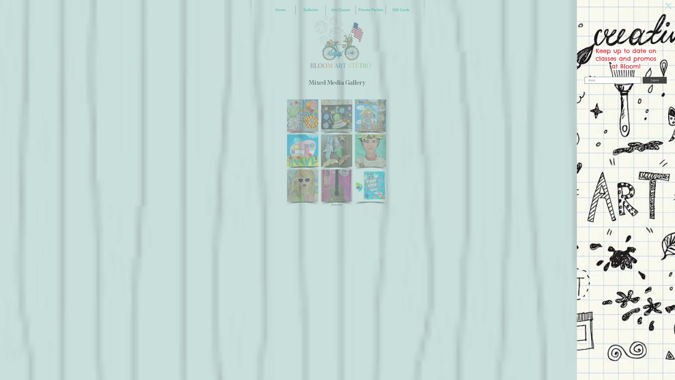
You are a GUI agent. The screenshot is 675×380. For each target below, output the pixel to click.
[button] (668, 6)
